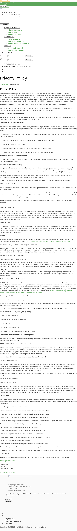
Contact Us (8, 52)
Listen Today (3, 5)
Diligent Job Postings (16, 50)
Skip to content (5, 1)
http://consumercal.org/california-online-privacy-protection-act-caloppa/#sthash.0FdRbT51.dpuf (36, 292)
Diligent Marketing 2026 (16, 41)
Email (7, 499)
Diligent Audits (13, 32)
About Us (7, 46)
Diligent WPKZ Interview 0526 (18, 43)
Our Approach (9, 37)
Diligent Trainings (14, 34)
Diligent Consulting (15, 30)
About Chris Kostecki (15, 48)
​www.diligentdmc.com (7, 461)
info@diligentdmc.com (12, 14)
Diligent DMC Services (12, 28)
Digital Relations (14, 39)
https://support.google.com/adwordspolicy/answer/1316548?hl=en (48, 241)
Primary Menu (4, 24)
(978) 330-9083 (10, 12)
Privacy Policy (42, 527)
